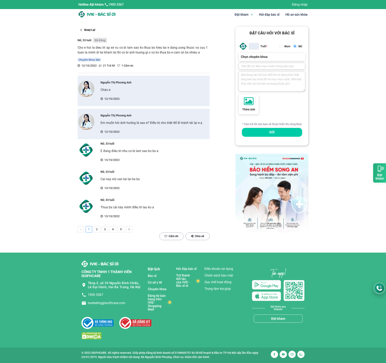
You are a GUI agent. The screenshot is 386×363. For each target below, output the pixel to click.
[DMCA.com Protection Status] (91, 336)
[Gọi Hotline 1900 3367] (379, 288)
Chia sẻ (199, 236)
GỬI (272, 132)
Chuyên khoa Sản (89, 59)
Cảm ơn (173, 236)
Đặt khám (278, 319)
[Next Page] (129, 229)
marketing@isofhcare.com (106, 303)
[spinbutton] (254, 46)
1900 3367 (116, 4)
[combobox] (241, 57)
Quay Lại (89, 29)
